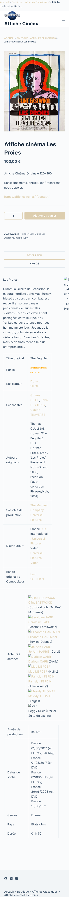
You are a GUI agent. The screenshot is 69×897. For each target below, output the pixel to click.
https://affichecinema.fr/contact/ (26, 196)
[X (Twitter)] (11, 878)
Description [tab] (34, 255)
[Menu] (63, 19)
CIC (44, 529)
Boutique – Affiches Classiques (30, 2)
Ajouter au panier (44, 215)
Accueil (4, 2)
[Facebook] (5, 878)
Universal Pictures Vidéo (36, 558)
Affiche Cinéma (22, 23)
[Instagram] (16, 878)
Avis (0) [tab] (34, 263)
